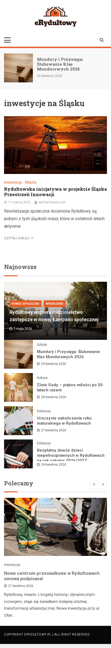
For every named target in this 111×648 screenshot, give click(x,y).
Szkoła (42, 345)
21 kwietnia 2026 (20, 586)
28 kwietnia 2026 (53, 397)
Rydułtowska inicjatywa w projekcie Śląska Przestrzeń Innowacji (55, 191)
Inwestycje (13, 182)
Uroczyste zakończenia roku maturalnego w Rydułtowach (64, 421)
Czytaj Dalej (17, 238)
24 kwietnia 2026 (53, 464)
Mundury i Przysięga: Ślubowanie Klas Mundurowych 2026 (60, 64)
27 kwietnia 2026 (53, 430)
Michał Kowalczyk (52, 202)
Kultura (42, 378)
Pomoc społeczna (25, 303)
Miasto (31, 182)
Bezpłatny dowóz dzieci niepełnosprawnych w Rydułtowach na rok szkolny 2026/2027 (71, 455)
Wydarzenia (54, 303)
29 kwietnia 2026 (53, 364)
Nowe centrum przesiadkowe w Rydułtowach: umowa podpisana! (52, 575)
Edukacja (44, 411)
